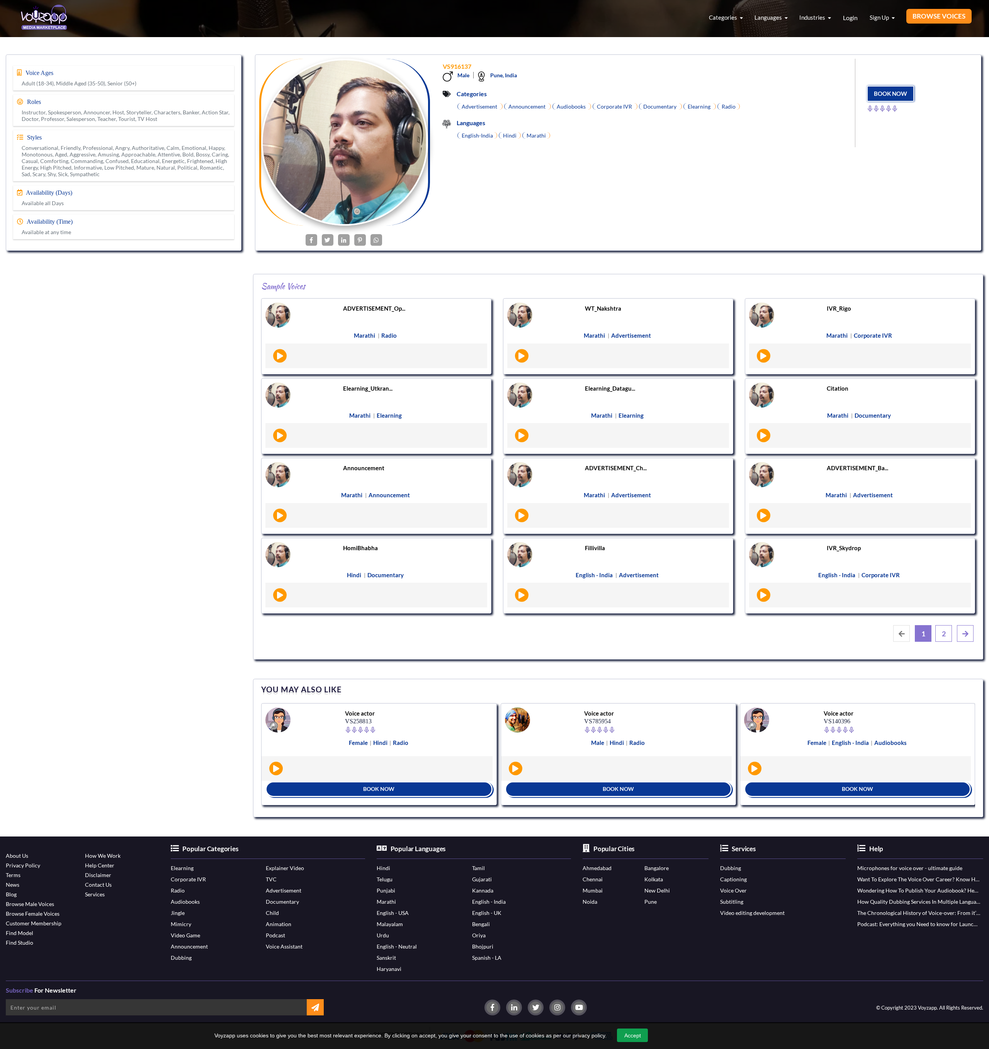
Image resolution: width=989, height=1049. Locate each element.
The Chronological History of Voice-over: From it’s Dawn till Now (919, 913)
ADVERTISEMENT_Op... (374, 308)
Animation (278, 924)
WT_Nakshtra (603, 308)
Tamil (478, 868)
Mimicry (181, 924)
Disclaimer (98, 875)
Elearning (182, 868)
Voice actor (360, 713)
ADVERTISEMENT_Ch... (616, 467)
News (12, 884)
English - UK (486, 913)
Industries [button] (812, 17)
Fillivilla (595, 547)
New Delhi (657, 890)
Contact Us (98, 884)
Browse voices (939, 16)
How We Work (103, 855)
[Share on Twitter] (327, 240)
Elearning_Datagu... (610, 388)
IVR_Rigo (839, 308)
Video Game (185, 935)
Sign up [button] (880, 17)
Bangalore (656, 868)
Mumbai (593, 890)
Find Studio (19, 942)
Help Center (99, 865)
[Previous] (901, 633)
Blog (11, 894)
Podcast (275, 935)
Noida (590, 901)
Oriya (479, 935)
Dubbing (181, 957)
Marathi (386, 901)
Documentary (282, 901)
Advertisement (283, 890)
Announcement (363, 467)
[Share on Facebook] (311, 240)
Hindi (383, 868)
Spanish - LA (486, 957)
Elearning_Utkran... (368, 388)
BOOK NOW (890, 93)
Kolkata (653, 879)
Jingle (178, 913)
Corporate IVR (188, 879)
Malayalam (390, 924)
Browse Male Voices (30, 904)
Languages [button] (768, 17)
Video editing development (752, 913)
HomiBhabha (360, 547)
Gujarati (482, 879)
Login (850, 17)
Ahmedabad (597, 868)
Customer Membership (33, 923)
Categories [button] (723, 17)
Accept (632, 1035)
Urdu (383, 935)
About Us (17, 855)
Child (272, 913)
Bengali (481, 924)
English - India (489, 901)
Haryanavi (389, 969)
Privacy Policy (23, 865)
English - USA (393, 913)
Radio (178, 890)
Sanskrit (386, 957)
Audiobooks (185, 901)
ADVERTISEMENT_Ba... (857, 467)
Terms (13, 875)
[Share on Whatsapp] (376, 240)
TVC (271, 879)
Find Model (19, 933)
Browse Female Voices (32, 913)
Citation (837, 388)
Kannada (482, 890)
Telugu (385, 879)
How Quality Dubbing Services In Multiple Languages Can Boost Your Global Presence (919, 901)
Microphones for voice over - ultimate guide (909, 868)
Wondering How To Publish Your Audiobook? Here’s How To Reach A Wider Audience (919, 890)
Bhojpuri (482, 946)
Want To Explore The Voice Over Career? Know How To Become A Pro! (919, 879)
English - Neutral (397, 946)
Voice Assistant (284, 946)
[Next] (965, 633)
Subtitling (731, 901)
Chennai (593, 879)
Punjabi (386, 890)
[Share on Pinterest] (360, 240)
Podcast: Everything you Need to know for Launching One (919, 924)
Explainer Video (285, 868)
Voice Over (733, 890)
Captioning (733, 879)
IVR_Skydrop (844, 547)
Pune (650, 901)
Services (95, 894)
